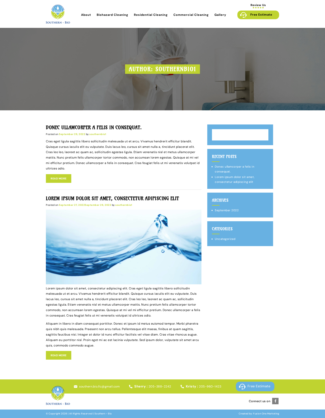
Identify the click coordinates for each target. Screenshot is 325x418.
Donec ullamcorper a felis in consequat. (94, 127)
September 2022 (227, 210)
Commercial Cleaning (191, 15)
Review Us (258, 5)
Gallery (220, 15)
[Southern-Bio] (58, 22)
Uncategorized (225, 239)
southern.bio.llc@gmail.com (99, 386)
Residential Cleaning (151, 15)
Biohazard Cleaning (112, 15)
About (86, 15)
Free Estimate (261, 15)
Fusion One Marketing (266, 413)
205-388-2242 (160, 386)
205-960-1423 (210, 386)
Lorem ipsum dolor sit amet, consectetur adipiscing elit (112, 198)
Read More (59, 178)
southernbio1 (97, 134)
